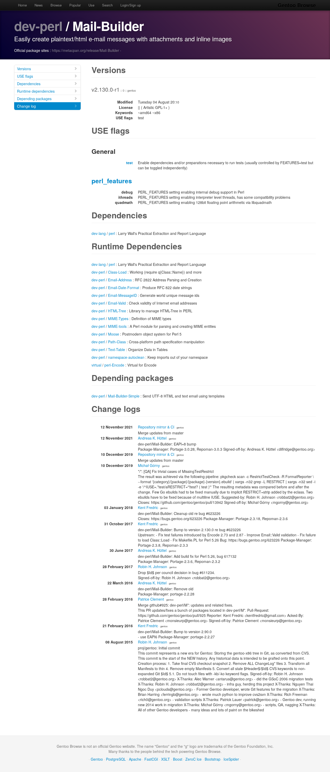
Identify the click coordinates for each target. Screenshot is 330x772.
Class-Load (117, 272)
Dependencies (28, 83)
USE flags (25, 76)
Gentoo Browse (297, 5)
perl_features (112, 180)
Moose (113, 334)
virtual (96, 365)
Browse (56, 5)
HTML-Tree (117, 310)
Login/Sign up (130, 5)
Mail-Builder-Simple (123, 396)
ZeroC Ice (193, 759)
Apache (135, 759)
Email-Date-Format (123, 287)
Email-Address (120, 279)
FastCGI (151, 759)
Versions (24, 68)
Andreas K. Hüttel (152, 438)
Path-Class (117, 341)
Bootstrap (212, 759)
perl (112, 233)
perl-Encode (114, 365)
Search (107, 5)
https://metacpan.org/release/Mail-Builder (85, 50)
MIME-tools (117, 326)
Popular (75, 5)
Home (22, 5)
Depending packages (34, 98)
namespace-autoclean (126, 357)
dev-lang (99, 233)
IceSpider (231, 759)
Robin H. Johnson (152, 566)
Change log (26, 106)
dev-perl (38, 26)
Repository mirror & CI (156, 426)
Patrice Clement (151, 599)
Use (91, 5)
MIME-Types (118, 318)
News (39, 5)
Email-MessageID (122, 295)
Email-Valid (117, 303)
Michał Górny (149, 465)
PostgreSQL (116, 759)
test (129, 162)
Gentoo (97, 759)
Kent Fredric (148, 507)
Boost (177, 759)
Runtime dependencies (36, 91)
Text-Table (116, 349)
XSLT (165, 759)
